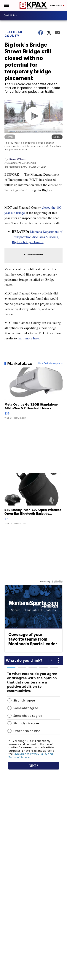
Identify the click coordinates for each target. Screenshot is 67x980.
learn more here (28, 338)
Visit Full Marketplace (50, 363)
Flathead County (13, 34)
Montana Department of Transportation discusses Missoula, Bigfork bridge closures (37, 236)
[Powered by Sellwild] (57, 581)
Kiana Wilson (17, 159)
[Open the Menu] (6, 5)
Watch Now (56, 5)
